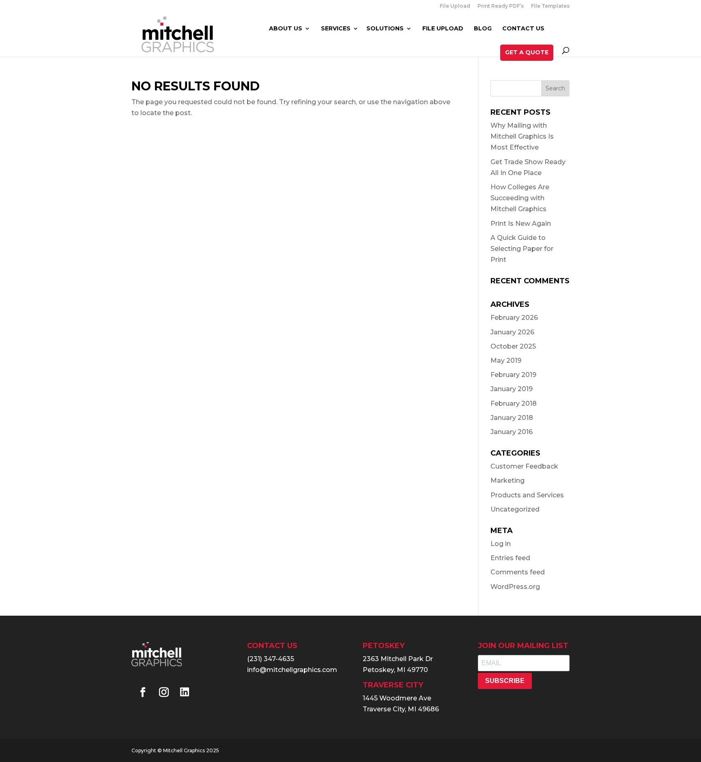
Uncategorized (515, 509)
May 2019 (505, 360)
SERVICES (335, 29)
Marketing (507, 480)
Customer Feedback (524, 466)
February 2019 (513, 375)
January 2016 (511, 432)
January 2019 (511, 389)
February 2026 (514, 317)
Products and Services (527, 495)
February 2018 (513, 403)
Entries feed (510, 558)
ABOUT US (285, 29)
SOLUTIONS (385, 29)
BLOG (483, 29)
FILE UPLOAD (442, 29)
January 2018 (511, 418)
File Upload (455, 6)
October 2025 (513, 346)
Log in (500, 544)
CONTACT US (523, 29)
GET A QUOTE (526, 52)
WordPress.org (515, 587)
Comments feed (517, 572)
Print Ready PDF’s (500, 6)
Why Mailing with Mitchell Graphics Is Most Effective (522, 136)
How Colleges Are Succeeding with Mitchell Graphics (519, 198)
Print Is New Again (520, 223)
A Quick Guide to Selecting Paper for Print (521, 248)
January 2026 (512, 332)
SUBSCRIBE (505, 680)
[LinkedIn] (184, 693)
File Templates (550, 6)
